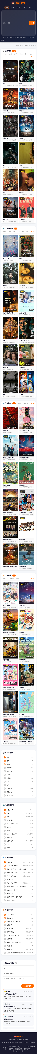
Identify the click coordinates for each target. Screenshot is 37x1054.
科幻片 (21, 54)
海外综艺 (26, 403)
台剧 (14, 231)
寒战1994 (19, 37)
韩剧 (23, 231)
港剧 (10, 231)
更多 (31, 54)
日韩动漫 (12, 578)
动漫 (30, 7)
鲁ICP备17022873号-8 (18, 1051)
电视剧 (18, 7)
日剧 (18, 231)
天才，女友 (31, 37)
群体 (14, 37)
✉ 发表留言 (27, 986)
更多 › (32, 56)
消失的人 (25, 37)
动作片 (4, 54)
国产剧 (4, 231)
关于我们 (25, 1042)
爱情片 (15, 54)
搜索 (32, 23)
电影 (12, 7)
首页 (7, 7)
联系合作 (32, 1042)
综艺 (24, 7)
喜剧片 (10, 54)
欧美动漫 (18, 578)
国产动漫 (5, 578)
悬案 (2, 40)
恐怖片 (26, 54)
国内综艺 (20, 403)
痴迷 (11, 37)
